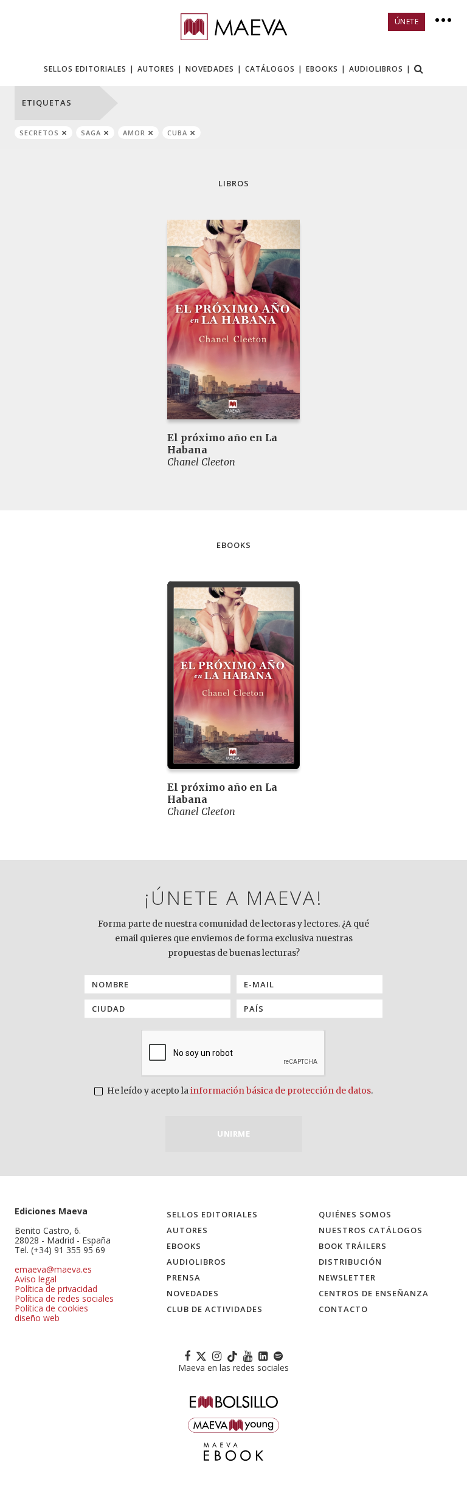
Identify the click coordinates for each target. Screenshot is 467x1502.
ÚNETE (407, 21)
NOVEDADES (209, 69)
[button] (419, 70)
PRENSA (184, 1277)
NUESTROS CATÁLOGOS (371, 1230)
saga (91, 132)
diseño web (37, 1318)
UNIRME (233, 1133)
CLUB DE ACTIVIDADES (215, 1309)
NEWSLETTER (347, 1277)
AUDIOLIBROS (376, 69)
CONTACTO (343, 1309)
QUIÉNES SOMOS (355, 1214)
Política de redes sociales (64, 1298)
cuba (177, 132)
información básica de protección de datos (280, 1090)
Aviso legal (36, 1279)
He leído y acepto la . (239, 1090)
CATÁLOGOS (270, 69)
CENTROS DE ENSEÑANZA (374, 1293)
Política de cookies (51, 1308)
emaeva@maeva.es (53, 1269)
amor (134, 132)
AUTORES (156, 69)
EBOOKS (322, 69)
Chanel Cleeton (201, 462)
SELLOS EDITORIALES (85, 69)
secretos (39, 132)
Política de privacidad (56, 1288)
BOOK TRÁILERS (353, 1245)
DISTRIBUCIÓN (350, 1261)
